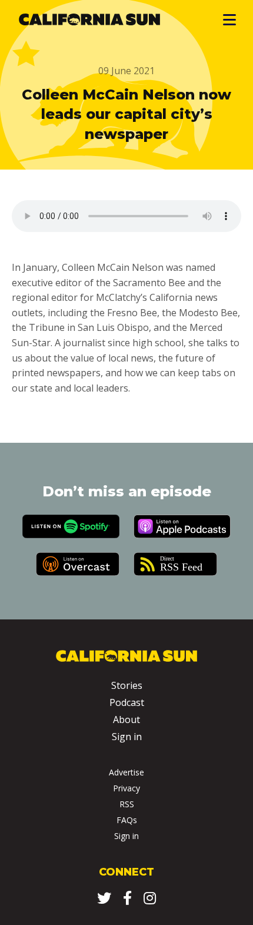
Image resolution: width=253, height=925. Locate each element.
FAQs (126, 819)
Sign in (127, 736)
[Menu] (228, 19)
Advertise (126, 772)
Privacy (126, 788)
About (126, 719)
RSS (126, 804)
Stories (126, 685)
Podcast (126, 702)
